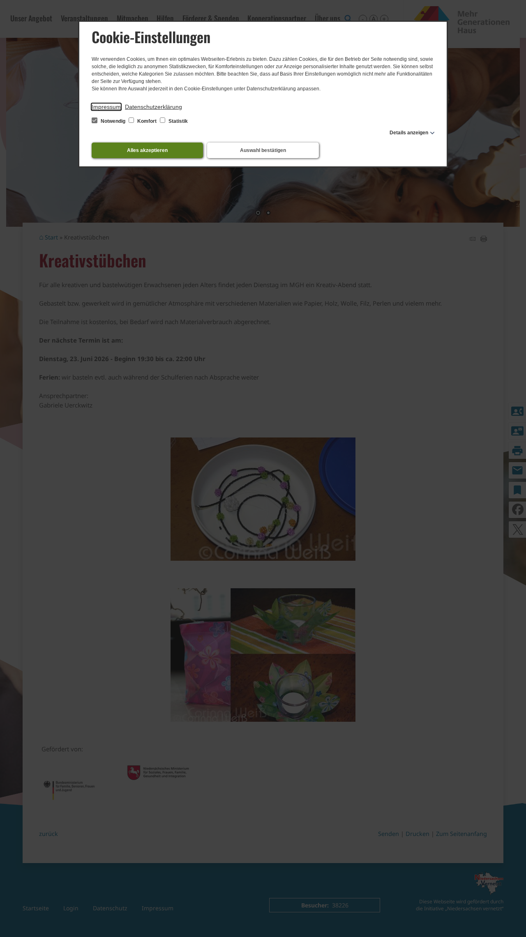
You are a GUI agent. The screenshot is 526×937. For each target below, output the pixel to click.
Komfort (147, 121)
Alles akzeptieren (147, 150)
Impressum (106, 107)
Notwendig (113, 121)
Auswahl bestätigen (263, 150)
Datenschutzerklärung (153, 107)
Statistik (177, 121)
